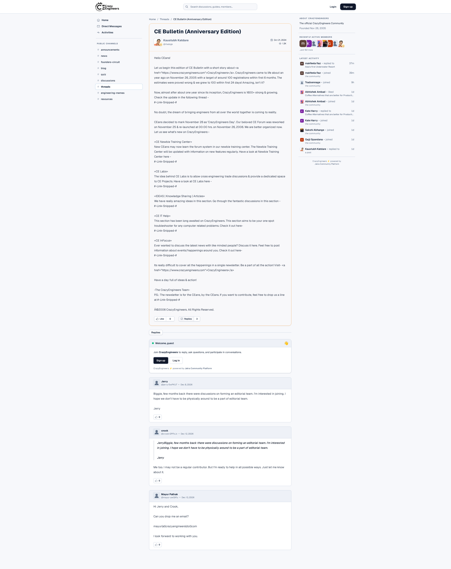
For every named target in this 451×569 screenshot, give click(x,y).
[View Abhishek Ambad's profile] (318, 43)
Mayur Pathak (169, 494)
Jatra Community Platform (198, 368)
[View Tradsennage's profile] (313, 43)
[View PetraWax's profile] (334, 43)
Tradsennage (312, 82)
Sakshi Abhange (314, 129)
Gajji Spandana (314, 139)
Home (152, 19)
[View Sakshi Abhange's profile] (324, 43)
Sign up (160, 360)
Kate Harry (311, 110)
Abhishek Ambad (315, 91)
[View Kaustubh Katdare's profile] (340, 43)
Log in (176, 360)
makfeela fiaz (313, 63)
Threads (164, 19)
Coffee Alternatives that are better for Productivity (329, 95)
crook (164, 430)
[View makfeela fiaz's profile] (303, 43)
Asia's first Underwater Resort (320, 66)
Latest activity (309, 58)
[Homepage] (107, 7)
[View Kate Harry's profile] (308, 43)
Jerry (164, 381)
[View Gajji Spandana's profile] (329, 43)
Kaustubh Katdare (176, 40)
